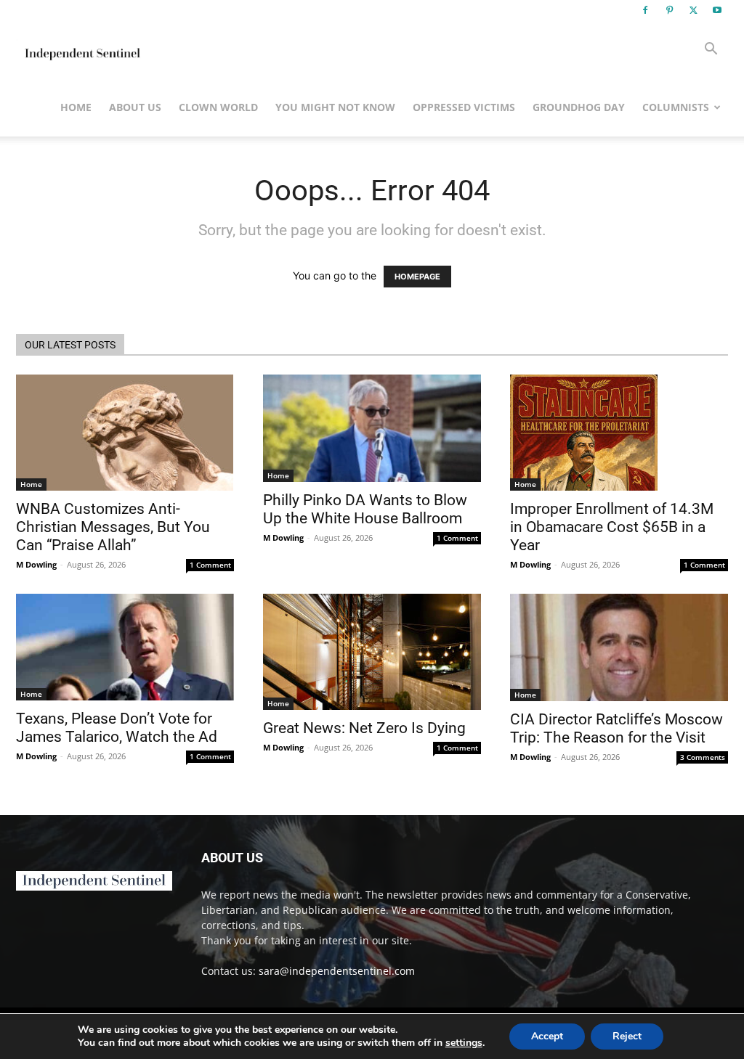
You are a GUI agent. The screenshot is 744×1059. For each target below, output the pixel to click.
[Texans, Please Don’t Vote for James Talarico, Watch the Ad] (125, 647)
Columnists (675, 107)
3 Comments (702, 757)
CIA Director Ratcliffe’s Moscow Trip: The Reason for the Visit (616, 728)
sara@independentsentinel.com (337, 971)
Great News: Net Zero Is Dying (364, 728)
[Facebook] (645, 10)
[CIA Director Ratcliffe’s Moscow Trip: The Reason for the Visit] (619, 647)
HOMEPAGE (417, 276)
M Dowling (36, 564)
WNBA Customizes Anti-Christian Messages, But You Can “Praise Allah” (113, 527)
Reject (627, 1036)
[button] (710, 50)
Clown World (218, 107)
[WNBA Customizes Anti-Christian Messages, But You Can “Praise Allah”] (125, 433)
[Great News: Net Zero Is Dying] (372, 652)
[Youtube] (717, 10)
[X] (693, 10)
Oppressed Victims (464, 107)
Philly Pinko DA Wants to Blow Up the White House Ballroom (365, 509)
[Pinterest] (669, 10)
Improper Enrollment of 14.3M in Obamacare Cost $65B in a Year (611, 527)
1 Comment (210, 565)
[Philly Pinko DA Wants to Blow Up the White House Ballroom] (372, 428)
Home (76, 107)
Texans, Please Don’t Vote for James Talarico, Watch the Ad (116, 727)
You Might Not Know (335, 107)
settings (463, 1043)
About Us (135, 107)
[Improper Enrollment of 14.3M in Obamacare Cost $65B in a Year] (619, 433)
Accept (547, 1036)
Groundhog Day (579, 107)
